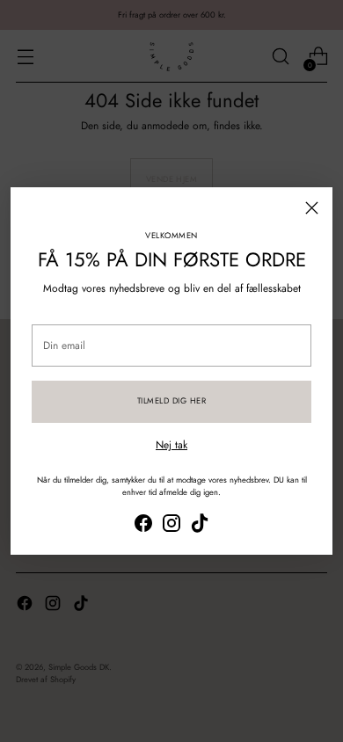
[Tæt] (311, 208)
